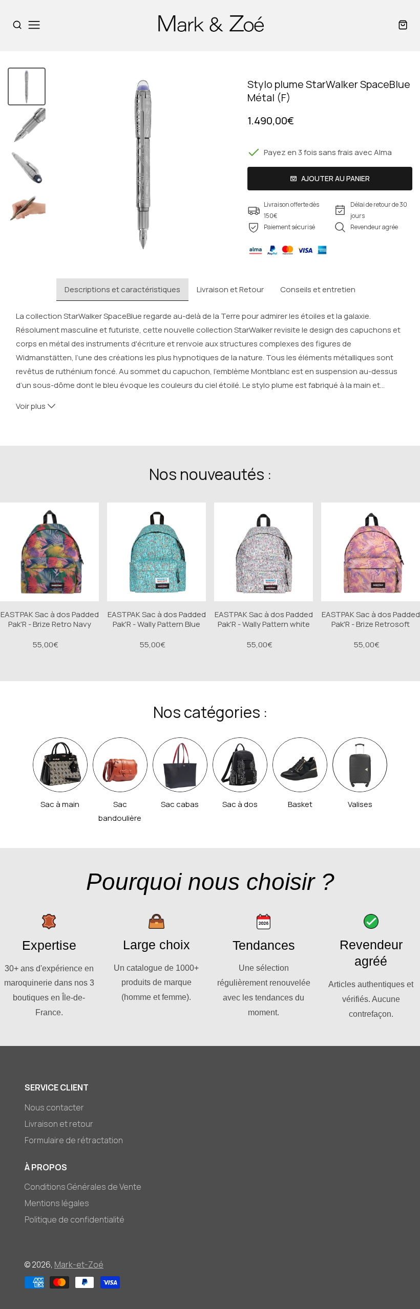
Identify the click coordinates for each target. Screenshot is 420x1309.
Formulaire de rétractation (74, 1140)
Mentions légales (57, 1203)
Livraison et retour (59, 1123)
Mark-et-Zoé (78, 1264)
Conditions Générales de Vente (83, 1186)
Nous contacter (54, 1107)
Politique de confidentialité (74, 1219)
